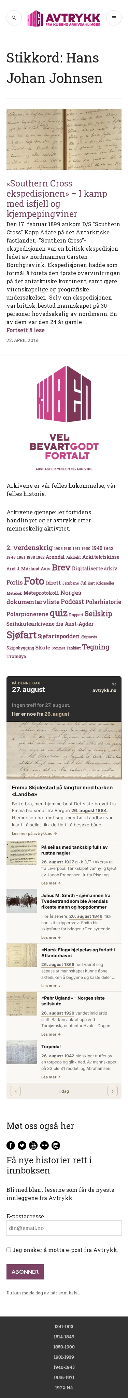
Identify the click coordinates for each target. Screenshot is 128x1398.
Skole (42, 647)
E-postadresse (25, 1216)
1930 (86, 548)
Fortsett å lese (25, 330)
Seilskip (98, 613)
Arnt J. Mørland (22, 568)
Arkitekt (73, 557)
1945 (11, 557)
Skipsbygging (20, 647)
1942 (108, 548)
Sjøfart (21, 634)
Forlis (14, 582)
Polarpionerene (27, 613)
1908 (58, 548)
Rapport (76, 614)
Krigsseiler (105, 583)
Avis (46, 569)
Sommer (58, 648)
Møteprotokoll (41, 593)
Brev (61, 567)
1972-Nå (64, 1387)
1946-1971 (64, 1377)
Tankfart (74, 648)
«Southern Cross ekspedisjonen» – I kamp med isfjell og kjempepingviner (56, 198)
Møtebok (14, 593)
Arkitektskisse (100, 557)
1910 (67, 548)
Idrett (53, 582)
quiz (59, 613)
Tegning (96, 647)
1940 (97, 548)
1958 (31, 557)
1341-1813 (64, 1326)
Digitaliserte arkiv (94, 569)
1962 (40, 557)
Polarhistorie (103, 601)
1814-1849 (64, 1336)
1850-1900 (64, 1347)
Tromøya (16, 656)
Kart (91, 583)
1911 (76, 548)
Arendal (55, 557)
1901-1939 (64, 1357)
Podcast (72, 601)
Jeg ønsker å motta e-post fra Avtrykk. (64, 1249)
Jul (83, 583)
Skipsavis (89, 636)
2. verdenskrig (29, 547)
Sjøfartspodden (59, 636)
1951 (21, 557)
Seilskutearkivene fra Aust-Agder (50, 623)
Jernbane (70, 583)
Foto (34, 580)
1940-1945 (64, 1367)
